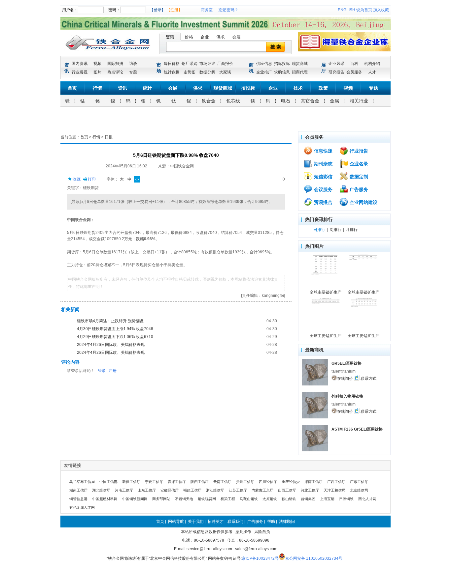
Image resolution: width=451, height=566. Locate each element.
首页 (72, 88)
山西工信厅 (287, 490)
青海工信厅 (177, 482)
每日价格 (172, 63)
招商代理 (300, 72)
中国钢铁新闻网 (135, 499)
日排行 (319, 229)
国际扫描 (115, 63)
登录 (102, 370)
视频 (97, 63)
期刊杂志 (322, 163)
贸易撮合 (322, 202)
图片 (97, 72)
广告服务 (358, 189)
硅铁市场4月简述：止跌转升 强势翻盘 (110, 321)
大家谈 (225, 72)
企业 (204, 37)
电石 (285, 100)
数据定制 (358, 176)
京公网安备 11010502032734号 (313, 558)
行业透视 (79, 72)
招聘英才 (216, 521)
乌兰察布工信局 (82, 482)
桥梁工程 (228, 499)
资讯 (170, 37)
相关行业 (359, 100)
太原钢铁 (269, 499)
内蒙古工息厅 (262, 490)
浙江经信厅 (215, 490)
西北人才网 (367, 499)
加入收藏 (381, 10)
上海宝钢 (327, 499)
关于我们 (196, 521)
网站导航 (176, 521)
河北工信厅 (310, 490)
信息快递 (322, 151)
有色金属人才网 (82, 507)
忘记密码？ (228, 10)
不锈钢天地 (184, 499)
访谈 (133, 63)
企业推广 (264, 72)
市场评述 (207, 63)
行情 (97, 88)
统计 (147, 88)
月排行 (352, 229)
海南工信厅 (313, 482)
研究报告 (336, 72)
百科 (354, 63)
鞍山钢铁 (289, 499)
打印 (91, 179)
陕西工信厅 (200, 482)
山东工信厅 (147, 490)
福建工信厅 (192, 490)
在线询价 (345, 378)
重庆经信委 (291, 482)
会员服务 (354, 72)
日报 (109, 137)
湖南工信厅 (78, 490)
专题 (133, 72)
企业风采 (336, 63)
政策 (323, 88)
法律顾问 (287, 521)
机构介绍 (372, 63)
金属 (334, 100)
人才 (372, 72)
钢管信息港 (78, 499)
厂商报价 (225, 63)
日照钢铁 (346, 499)
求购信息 (282, 72)
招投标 (248, 88)
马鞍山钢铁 (249, 499)
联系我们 (235, 521)
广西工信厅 (336, 482)
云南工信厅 (222, 482)
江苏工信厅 (238, 490)
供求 (220, 37)
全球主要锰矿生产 (325, 292)
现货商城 (300, 63)
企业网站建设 (362, 202)
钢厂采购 (189, 63)
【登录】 (157, 10)
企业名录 (358, 163)
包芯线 (233, 100)
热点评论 (115, 72)
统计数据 (172, 72)
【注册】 (174, 10)
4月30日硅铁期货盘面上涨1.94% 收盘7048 (115, 328)
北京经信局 (359, 490)
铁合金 (209, 100)
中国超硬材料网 (105, 499)
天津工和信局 (334, 490)
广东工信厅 (359, 482)
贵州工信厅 (245, 482)
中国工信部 (108, 482)
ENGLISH (346, 10)
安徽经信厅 (169, 490)
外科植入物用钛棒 (347, 396)
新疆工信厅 (131, 482)
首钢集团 (308, 499)
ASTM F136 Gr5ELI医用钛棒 (357, 429)
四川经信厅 (268, 482)
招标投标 (282, 63)
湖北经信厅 (101, 490)
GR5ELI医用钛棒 (346, 363)
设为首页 (364, 10)
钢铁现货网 (207, 499)
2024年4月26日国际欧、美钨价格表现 (111, 344)
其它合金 (310, 100)
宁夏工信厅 (154, 482)
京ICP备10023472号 (260, 558)
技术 (298, 88)
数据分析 (207, 72)
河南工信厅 (124, 490)
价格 (189, 37)
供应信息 (264, 63)
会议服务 (322, 189)
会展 (236, 37)
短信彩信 (322, 176)
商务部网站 (161, 499)
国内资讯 (79, 63)
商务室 (207, 10)
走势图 (189, 72)
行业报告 (358, 151)
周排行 (335, 229)
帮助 (271, 521)
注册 (113, 370)
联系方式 (368, 378)
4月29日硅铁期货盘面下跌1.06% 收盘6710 (115, 336)
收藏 (76, 179)
